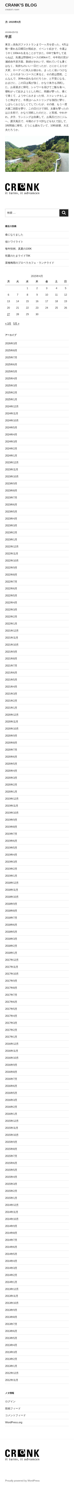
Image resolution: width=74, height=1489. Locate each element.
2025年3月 (11, 385)
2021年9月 (11, 651)
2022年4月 (11, 602)
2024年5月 (11, 427)
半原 (8, 37)
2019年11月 (11, 805)
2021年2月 (11, 700)
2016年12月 (12, 1043)
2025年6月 (11, 364)
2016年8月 (11, 1071)
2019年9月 (11, 819)
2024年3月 (11, 441)
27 (8, 314)
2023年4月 (11, 518)
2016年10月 (12, 1057)
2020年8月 (11, 742)
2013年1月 (11, 1365)
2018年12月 (12, 882)
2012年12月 (12, 1372)
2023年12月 (12, 462)
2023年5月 (11, 511)
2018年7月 (11, 917)
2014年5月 (11, 1253)
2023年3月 (11, 525)
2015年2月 (11, 1190)
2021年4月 (11, 686)
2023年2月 (11, 532)
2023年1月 (11, 539)
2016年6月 (11, 1085)
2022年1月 (11, 623)
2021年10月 (12, 644)
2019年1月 (11, 875)
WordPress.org (13, 1422)
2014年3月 (11, 1267)
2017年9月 (11, 980)
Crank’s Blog (21, 5)
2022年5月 (11, 595)
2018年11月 (11, 889)
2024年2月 (11, 448)
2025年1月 (11, 399)
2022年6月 (11, 588)
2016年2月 (11, 1106)
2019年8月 (11, 826)
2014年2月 (11, 1275)
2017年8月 (11, 987)
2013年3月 (11, 1352)
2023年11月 (11, 469)
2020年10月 (12, 728)
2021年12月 (12, 630)
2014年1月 (11, 1282)
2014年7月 (11, 1239)
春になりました (14, 234)
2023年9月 (11, 483)
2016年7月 (11, 1078)
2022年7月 (11, 581)
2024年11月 (11, 413)
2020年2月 (11, 784)
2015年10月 (12, 1134)
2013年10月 (12, 1302)
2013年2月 (11, 1358)
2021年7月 (11, 665)
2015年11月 (11, 1127)
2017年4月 (11, 1015)
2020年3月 (11, 777)
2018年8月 (11, 910)
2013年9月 (11, 1309)
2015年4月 (11, 1176)
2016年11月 (11, 1050)
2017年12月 (12, 959)
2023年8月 (11, 490)
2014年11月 (11, 1211)
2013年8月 (11, 1316)
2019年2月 (11, 868)
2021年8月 (11, 658)
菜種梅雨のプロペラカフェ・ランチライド (29, 262)
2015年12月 (12, 1120)
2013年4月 (11, 1345)
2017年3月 (11, 1022)
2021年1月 (11, 707)
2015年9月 (11, 1141)
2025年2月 (11, 392)
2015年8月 (11, 1148)
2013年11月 (11, 1295)
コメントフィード (15, 1415)
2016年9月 (11, 1064)
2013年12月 (12, 1289)
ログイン (10, 1401)
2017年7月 (11, 994)
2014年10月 (12, 1219)
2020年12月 (12, 714)
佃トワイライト (14, 241)
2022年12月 (12, 546)
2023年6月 (11, 504)
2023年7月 (11, 497)
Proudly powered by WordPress (22, 1480)
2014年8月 (11, 1232)
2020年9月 (11, 735)
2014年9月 (11, 1226)
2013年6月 (11, 1331)
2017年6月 (11, 1001)
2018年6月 (11, 924)
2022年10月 (12, 560)
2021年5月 (11, 679)
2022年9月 (11, 567)
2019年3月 (11, 861)
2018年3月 (11, 938)
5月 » (16, 323)
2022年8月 (11, 574)
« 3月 (8, 323)
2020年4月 (11, 770)
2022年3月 (11, 609)
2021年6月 (11, 672)
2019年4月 (11, 854)
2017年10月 (12, 973)
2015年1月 (11, 1197)
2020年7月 (11, 749)
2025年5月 (11, 371)
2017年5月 (11, 1008)
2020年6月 (11, 756)
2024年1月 (11, 455)
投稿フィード (13, 1408)
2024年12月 (12, 406)
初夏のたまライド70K (17, 255)
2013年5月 (11, 1338)
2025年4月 (11, 378)
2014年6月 (11, 1246)
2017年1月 (11, 1036)
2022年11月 (11, 553)
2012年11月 (11, 1380)
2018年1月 (11, 952)
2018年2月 (11, 945)
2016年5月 (11, 1092)
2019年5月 (11, 847)
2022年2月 (11, 616)
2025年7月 (11, 357)
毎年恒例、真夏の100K (18, 248)
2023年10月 (12, 476)
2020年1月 (11, 791)
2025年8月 (11, 350)
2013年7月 (11, 1324)
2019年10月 (12, 812)
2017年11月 (11, 966)
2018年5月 (11, 931)
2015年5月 (11, 1169)
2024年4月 (11, 434)
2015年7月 (11, 1155)
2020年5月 (11, 763)
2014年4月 (11, 1260)
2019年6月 (11, 840)
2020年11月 (11, 721)
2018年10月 (12, 896)
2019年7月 (11, 833)
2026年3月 (11, 343)
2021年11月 (11, 637)
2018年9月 (11, 903)
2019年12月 (12, 798)
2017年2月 (11, 1029)
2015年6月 (11, 1162)
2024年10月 (12, 420)
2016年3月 (11, 1099)
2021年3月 (11, 693)
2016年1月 (11, 1113)
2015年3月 (11, 1183)
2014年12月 (12, 1204)
